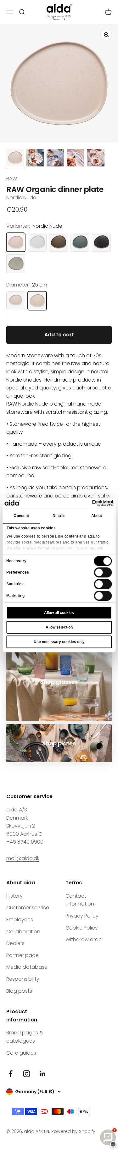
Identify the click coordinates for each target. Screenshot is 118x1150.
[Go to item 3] (55, 158)
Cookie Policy (81, 927)
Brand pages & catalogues (24, 1037)
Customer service (27, 907)
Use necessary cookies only (59, 642)
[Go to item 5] (95, 158)
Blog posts (19, 991)
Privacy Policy (81, 915)
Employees (19, 919)
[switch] (103, 573)
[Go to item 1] (15, 158)
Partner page (22, 955)
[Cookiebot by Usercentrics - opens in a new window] (86, 503)
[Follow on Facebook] (10, 1073)
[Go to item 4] (75, 158)
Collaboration (23, 931)
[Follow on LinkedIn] (42, 1073)
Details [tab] (59, 516)
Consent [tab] (21, 516)
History (14, 896)
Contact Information (79, 900)
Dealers (15, 943)
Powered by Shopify (73, 1131)
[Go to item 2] (35, 158)
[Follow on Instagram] (26, 1073)
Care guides (21, 1053)
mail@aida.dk (22, 858)
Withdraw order (84, 939)
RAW (11, 178)
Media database (27, 967)
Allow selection (59, 627)
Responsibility (22, 979)
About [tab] (96, 516)
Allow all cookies (59, 613)
